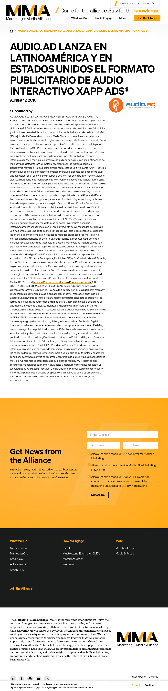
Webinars (68, 564)
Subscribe (143, 3)
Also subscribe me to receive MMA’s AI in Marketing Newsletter (123, 467)
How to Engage (103, 18)
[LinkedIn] (47, 679)
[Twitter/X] (13, 679)
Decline (149, 685)
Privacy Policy (138, 676)
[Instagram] (30, 679)
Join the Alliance (147, 18)
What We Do (79, 18)
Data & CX (16, 558)
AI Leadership (19, 564)
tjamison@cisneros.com (46, 282)
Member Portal (125, 548)
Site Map (153, 676)
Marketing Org (19, 553)
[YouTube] (39, 679)
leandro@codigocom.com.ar (76, 282)
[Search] (153, 3)
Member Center (73, 558)
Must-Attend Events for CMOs (81, 553)
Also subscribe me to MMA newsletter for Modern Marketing (122, 456)
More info (89, 687)
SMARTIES (17, 569)
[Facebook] (21, 679)
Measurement (19, 548)
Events (67, 548)
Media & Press (125, 553)
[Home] (11, 31)
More (125, 18)
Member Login (126, 3)
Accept (136, 685)
